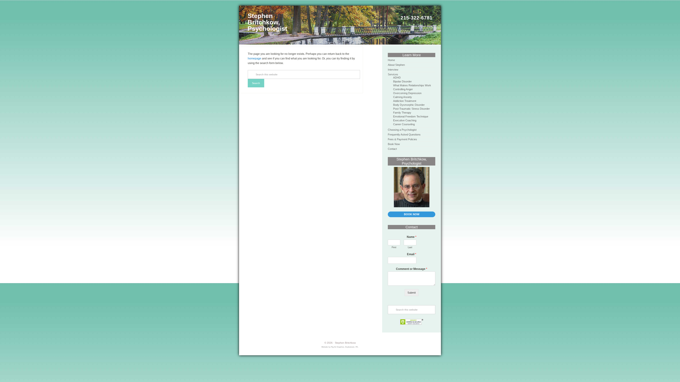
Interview (393, 69)
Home (391, 60)
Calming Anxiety (402, 97)
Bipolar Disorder (402, 81)
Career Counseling (404, 124)
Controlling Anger (403, 89)
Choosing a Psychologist (402, 129)
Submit (411, 292)
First (394, 247)
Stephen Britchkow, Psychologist (267, 22)
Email (411, 254)
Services (393, 74)
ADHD (397, 77)
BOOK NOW (411, 214)
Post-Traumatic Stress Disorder (411, 108)
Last (410, 247)
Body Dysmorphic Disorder (409, 104)
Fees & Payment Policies (402, 139)
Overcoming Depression (407, 93)
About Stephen (396, 64)
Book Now (394, 144)
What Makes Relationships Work (412, 85)
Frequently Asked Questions (404, 134)
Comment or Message (411, 268)
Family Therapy (402, 112)
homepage (254, 58)
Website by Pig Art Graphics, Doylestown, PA (339, 347)
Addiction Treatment (404, 100)
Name (411, 236)
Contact (392, 148)
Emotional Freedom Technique (410, 116)
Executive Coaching (404, 120)
